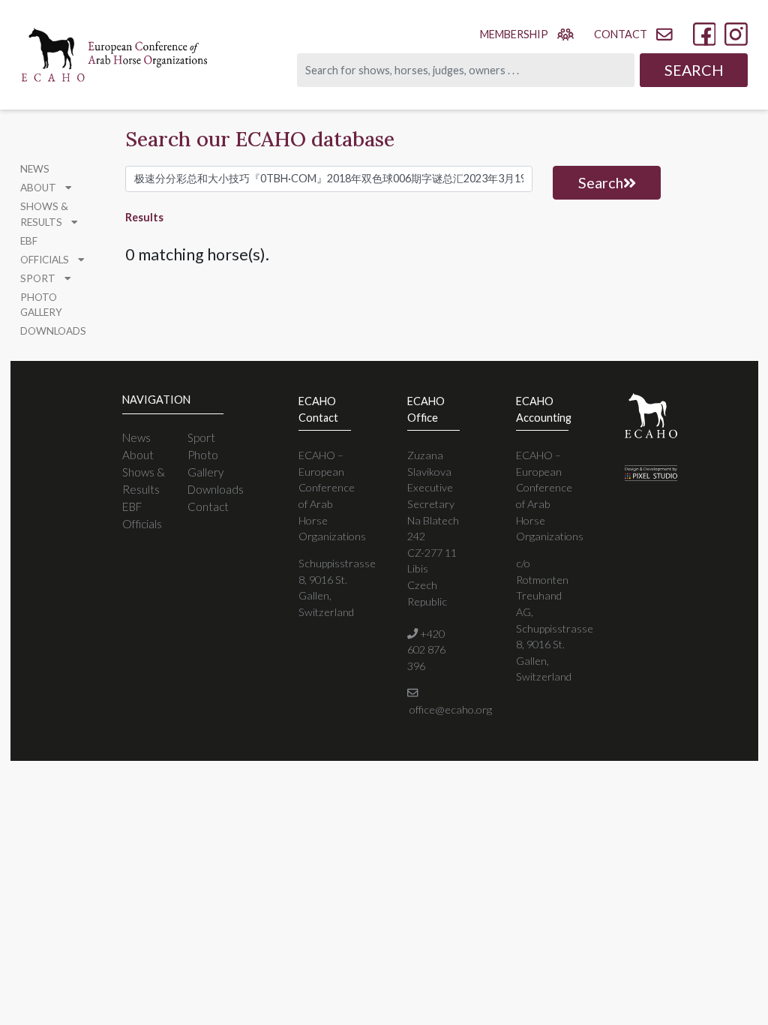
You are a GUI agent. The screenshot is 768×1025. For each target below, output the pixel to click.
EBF (29, 241)
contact (620, 34)
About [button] (39, 188)
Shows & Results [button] (44, 213)
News (35, 169)
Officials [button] (45, 260)
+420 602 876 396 (426, 649)
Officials (142, 524)
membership (514, 34)
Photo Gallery (41, 304)
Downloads (53, 331)
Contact (208, 506)
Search (694, 70)
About (138, 454)
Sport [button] (39, 278)
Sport (201, 437)
